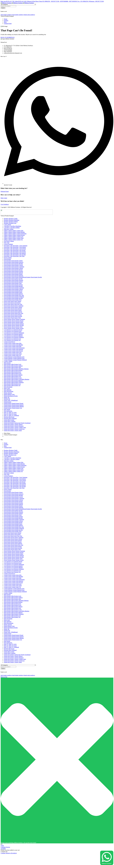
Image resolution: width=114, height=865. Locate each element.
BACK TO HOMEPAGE (8, 37)
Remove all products (11, 853)
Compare (3, 853)
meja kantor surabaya (6, 14)
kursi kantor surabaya (17, 14)
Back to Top (4, 677)
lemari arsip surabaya (29, 14)
